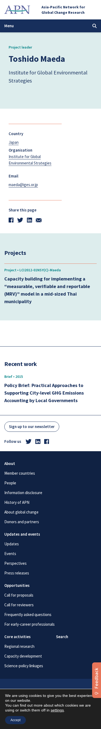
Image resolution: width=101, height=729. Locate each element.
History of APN (16, 502)
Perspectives (15, 563)
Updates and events (22, 534)
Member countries (19, 473)
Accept (15, 720)
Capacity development (23, 656)
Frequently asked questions (27, 614)
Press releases (16, 573)
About (9, 463)
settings (57, 710)
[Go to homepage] (17, 9)
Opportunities (17, 585)
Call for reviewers (19, 604)
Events (10, 553)
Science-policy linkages (23, 665)
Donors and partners (21, 521)
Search (62, 636)
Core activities (17, 636)
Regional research (19, 646)
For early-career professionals (29, 624)
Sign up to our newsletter (32, 426)
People (10, 482)
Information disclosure (23, 492)
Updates (11, 543)
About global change (21, 512)
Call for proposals (18, 595)
